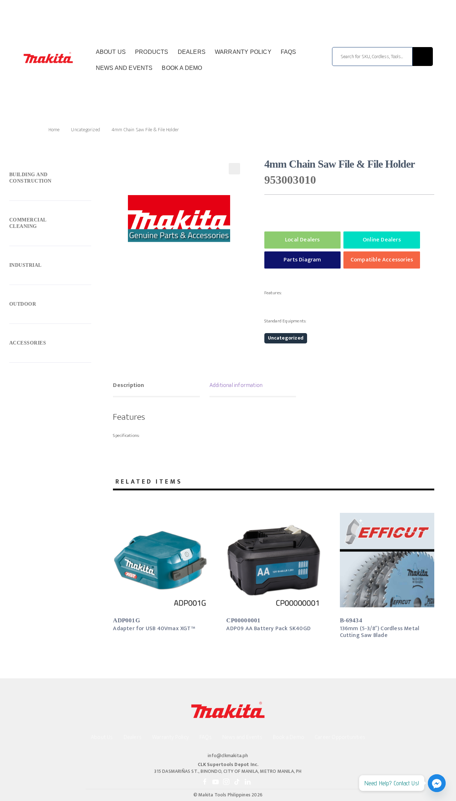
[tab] (156, 386)
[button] (234, 168)
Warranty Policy (243, 52)
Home (53, 130)
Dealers (192, 52)
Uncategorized (85, 130)
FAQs (288, 52)
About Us (111, 52)
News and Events (124, 68)
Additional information (236, 385)
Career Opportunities (340, 737)
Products (152, 52)
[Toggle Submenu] (50, 179)
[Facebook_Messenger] (437, 783)
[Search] (422, 56)
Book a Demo (182, 68)
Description (128, 385)
